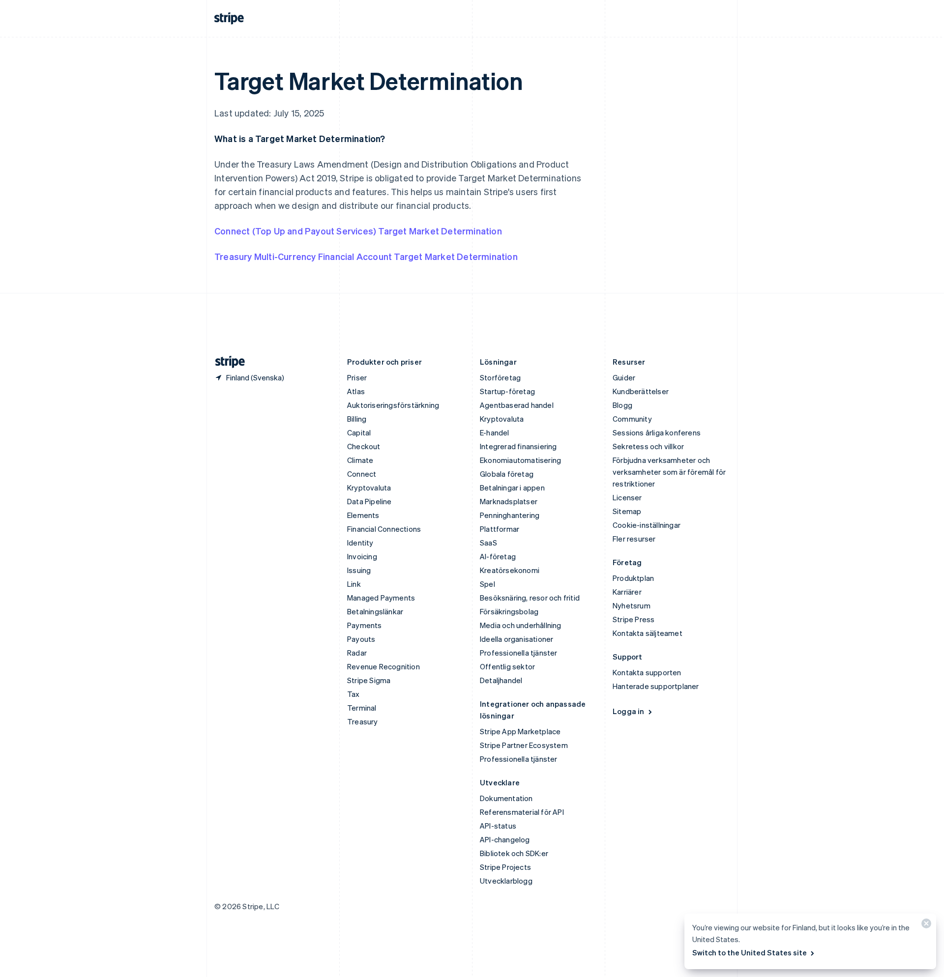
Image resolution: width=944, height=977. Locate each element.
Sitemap (627, 511)
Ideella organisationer (516, 639)
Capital (359, 432)
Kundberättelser (641, 391)
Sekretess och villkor (648, 446)
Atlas (356, 391)
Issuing (359, 570)
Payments (364, 625)
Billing (356, 419)
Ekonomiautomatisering (520, 460)
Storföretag (500, 377)
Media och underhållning (520, 625)
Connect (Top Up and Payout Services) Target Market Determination (358, 230)
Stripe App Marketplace (520, 731)
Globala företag (506, 474)
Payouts (361, 639)
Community (632, 419)
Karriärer (627, 592)
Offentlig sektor (507, 666)
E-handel (494, 432)
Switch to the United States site (749, 952)
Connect (361, 474)
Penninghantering (509, 515)
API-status (498, 826)
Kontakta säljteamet (647, 633)
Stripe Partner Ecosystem (524, 745)
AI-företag (498, 556)
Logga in (629, 711)
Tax (353, 694)
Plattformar (499, 529)
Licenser (627, 497)
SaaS (488, 542)
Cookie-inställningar (646, 525)
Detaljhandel (501, 680)
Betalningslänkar (375, 611)
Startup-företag (507, 391)
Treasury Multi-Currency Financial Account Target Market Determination (366, 256)
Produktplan (633, 578)
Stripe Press (633, 619)
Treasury (362, 721)
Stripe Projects (505, 867)
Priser (357, 377)
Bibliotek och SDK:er (514, 853)
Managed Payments (381, 598)
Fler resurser (634, 539)
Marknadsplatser (508, 501)
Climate (360, 460)
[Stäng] (925, 926)
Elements (363, 515)
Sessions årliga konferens (657, 432)
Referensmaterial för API (522, 812)
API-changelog (505, 839)
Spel (487, 584)
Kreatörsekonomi (509, 570)
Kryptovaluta (369, 487)
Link (354, 584)
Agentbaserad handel (517, 405)
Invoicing (362, 556)
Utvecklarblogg (506, 881)
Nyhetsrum (631, 605)
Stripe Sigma (368, 680)
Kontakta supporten (647, 672)
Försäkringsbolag (509, 611)
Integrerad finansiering (518, 446)
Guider (624, 377)
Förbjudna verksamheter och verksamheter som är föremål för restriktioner (669, 471)
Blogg (622, 405)
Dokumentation (506, 798)
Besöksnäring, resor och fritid (530, 598)
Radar (357, 653)
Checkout (364, 446)
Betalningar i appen (512, 487)
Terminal (362, 708)
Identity (360, 542)
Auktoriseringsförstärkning (393, 405)
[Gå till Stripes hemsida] (226, 362)
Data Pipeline (369, 501)
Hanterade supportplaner (656, 686)
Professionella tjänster (519, 653)
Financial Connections (384, 529)
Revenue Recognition (383, 666)
